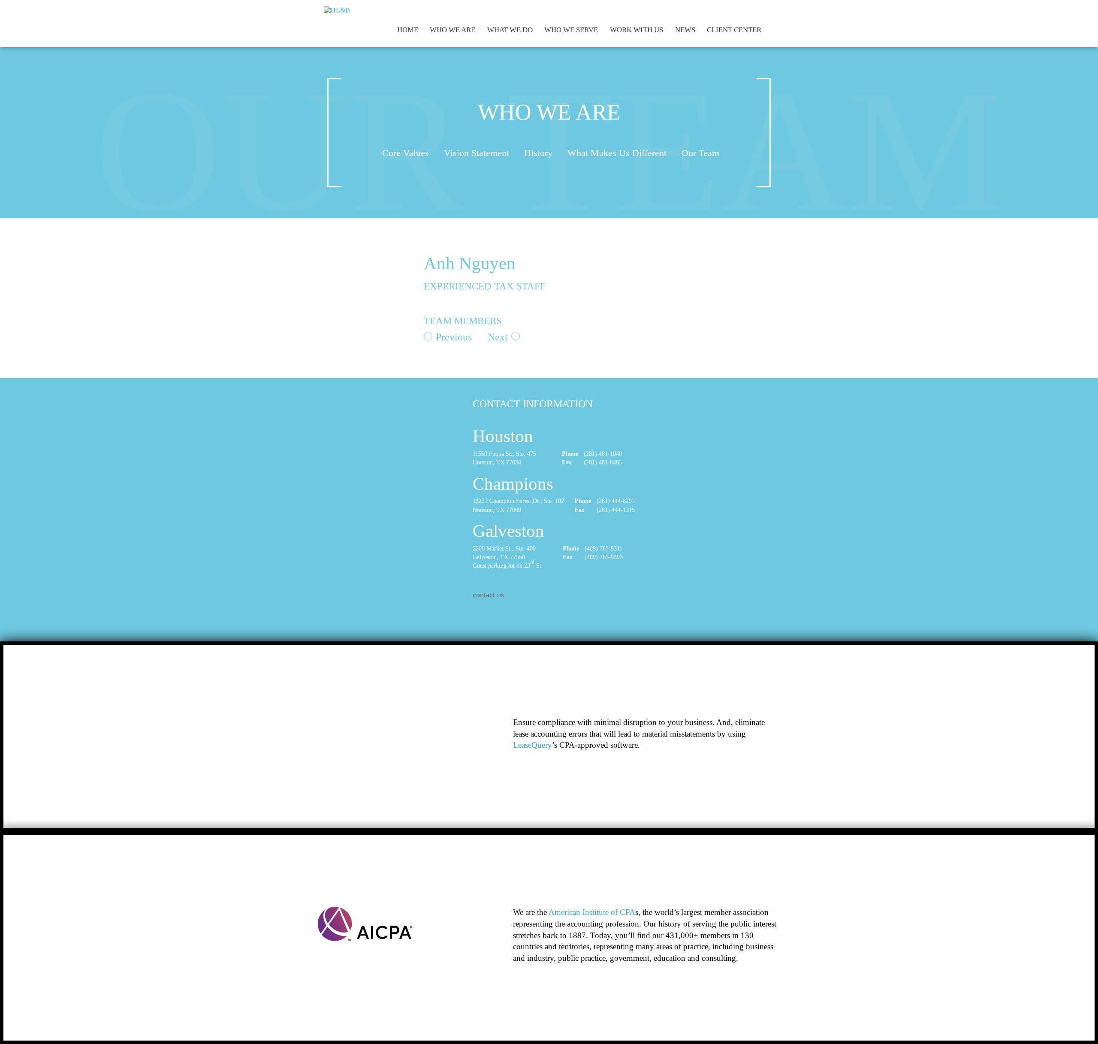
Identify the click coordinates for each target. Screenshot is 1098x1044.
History (538, 152)
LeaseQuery (532, 744)
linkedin (770, 8)
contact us (488, 594)
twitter (758, 8)
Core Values (405, 152)
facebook (747, 8)
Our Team (700, 152)
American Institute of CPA (592, 912)
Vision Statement (476, 152)
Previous (454, 337)
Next (498, 337)
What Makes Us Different (617, 152)
